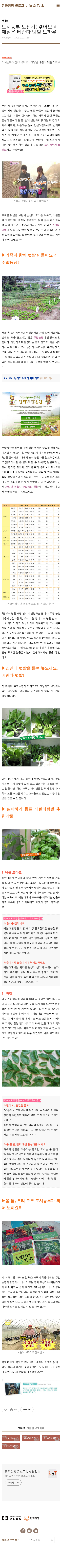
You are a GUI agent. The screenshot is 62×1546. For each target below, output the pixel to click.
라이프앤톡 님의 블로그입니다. (20, 1475)
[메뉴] (58, 5)
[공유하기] (11, 1409)
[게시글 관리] (16, 1409)
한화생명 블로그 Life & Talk (23, 5)
